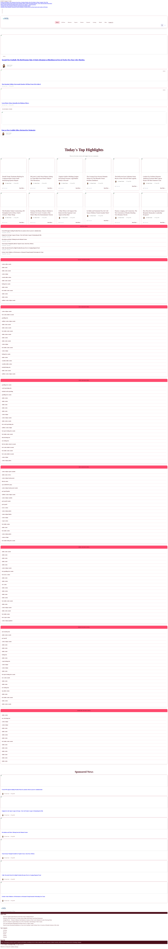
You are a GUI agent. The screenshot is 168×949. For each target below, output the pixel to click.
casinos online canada (6, 264)
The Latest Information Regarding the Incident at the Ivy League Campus (18, 923)
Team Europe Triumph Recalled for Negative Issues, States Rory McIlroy (18, 243)
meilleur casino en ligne (7, 427)
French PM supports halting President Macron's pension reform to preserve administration (21, 230)
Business (70, 22)
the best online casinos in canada (9, 444)
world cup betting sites (6, 388)
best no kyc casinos (6, 574)
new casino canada (6, 677)
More (106, 22)
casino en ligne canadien (7, 497)
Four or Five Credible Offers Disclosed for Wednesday (19, 130)
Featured (88, 22)
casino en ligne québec (6, 460)
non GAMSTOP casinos (7, 484)
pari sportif (4, 638)
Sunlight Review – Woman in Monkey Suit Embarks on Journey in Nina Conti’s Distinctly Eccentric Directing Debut (27, 920)
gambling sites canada (6, 384)
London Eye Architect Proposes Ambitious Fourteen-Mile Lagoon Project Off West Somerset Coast (152, 178)
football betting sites (6, 367)
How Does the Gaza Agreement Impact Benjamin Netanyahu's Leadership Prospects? (153, 212)
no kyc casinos (5, 507)
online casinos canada (6, 327)
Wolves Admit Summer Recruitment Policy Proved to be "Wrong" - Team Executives (18, 4)
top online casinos (5, 690)
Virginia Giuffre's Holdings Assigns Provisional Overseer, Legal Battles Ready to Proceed (68, 178)
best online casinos (6, 524)
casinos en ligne (5, 537)
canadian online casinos (7, 360)
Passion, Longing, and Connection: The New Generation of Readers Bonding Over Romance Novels (126, 212)
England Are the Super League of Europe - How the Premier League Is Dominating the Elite (21, 235)
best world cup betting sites (7, 424)
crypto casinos (5, 520)
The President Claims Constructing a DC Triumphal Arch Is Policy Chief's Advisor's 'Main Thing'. (13, 212)
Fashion (82, 22)
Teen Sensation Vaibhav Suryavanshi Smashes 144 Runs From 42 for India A (21, 84)
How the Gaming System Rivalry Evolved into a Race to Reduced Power (18, 916)
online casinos (5, 287)
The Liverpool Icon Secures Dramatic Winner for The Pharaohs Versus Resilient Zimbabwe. (97, 178)
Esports (75, 22)
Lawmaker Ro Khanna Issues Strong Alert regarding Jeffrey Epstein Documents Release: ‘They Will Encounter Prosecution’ (26, 3)
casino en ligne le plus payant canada (10, 488)
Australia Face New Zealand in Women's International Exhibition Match (15, 5)
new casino (4, 584)
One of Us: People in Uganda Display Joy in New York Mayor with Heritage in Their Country (22, 921)
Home (57, 22)
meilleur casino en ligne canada (8, 300)
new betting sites (5, 440)
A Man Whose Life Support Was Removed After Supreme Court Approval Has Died (68, 212)
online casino (4, 267)
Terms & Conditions (10, 946)
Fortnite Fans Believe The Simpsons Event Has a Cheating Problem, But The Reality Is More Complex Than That (24, 2)
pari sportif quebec (6, 491)
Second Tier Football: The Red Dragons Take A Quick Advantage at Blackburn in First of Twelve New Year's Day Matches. (43, 60)
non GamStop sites (6, 631)
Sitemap (16, 946)
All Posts (63, 22)
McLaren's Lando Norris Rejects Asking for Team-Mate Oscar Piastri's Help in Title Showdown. (41, 178)
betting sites (4, 654)
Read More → (22, 188)
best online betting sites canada (8, 540)
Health (100, 22)
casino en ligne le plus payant (8, 478)
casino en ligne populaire (7, 620)
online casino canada (6, 270)
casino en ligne (5, 274)
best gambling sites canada (7, 571)
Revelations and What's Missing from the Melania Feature (14, 239)
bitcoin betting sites (6, 437)
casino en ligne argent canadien (8, 471)
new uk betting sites (6, 718)
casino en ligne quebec (6, 511)
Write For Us (3, 946)
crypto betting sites (6, 661)
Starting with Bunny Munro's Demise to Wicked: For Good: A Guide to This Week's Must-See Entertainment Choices (41, 212)
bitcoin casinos (5, 481)
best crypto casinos (6, 617)
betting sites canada (6, 283)
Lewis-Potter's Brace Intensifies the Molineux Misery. (15, 103)
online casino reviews (6, 474)
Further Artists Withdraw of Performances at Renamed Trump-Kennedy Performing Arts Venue (22, 252)
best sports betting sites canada (8, 430)
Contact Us (110, 22)
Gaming (94, 22)
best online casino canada (7, 290)
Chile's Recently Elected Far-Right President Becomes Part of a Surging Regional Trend (21, 247)
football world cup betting (7, 391)
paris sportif (4, 504)
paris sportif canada (6, 501)
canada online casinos (6, 277)
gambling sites (5, 317)
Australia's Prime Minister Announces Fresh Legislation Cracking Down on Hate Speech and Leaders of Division (24, 7)
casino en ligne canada (6, 311)
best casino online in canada (8, 314)
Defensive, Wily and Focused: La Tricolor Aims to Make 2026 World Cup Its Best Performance (23, 918)
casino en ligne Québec (7, 514)
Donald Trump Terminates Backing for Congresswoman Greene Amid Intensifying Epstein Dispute (13, 178)
